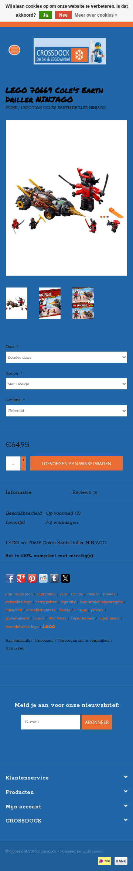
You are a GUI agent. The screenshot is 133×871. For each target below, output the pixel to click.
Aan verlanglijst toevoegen (30, 640)
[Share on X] (65, 578)
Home (11, 107)
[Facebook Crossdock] (60, 745)
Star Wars (57, 618)
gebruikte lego (18, 602)
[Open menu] (14, 49)
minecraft (14, 610)
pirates (97, 610)
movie (64, 610)
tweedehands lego (22, 626)
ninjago (80, 610)
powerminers (17, 618)
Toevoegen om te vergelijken (84, 640)
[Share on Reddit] (43, 578)
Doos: (12, 346)
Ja (45, 15)
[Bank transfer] (119, 860)
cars (63, 594)
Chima (77, 594)
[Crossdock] (81, 51)
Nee (63, 15)
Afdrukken (15, 648)
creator (93, 594)
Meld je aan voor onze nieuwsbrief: (66, 705)
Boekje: (14, 373)
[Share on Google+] (21, 578)
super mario (108, 618)
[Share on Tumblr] (54, 578)
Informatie (18, 492)
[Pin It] (32, 578)
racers (38, 618)
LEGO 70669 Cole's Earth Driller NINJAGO (63, 107)
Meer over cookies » (96, 15)
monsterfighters (40, 610)
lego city (68, 602)
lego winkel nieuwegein (101, 602)
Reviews (84, 492)
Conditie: (15, 400)
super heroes (82, 618)
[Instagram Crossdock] (73, 745)
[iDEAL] (104, 860)
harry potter (46, 602)
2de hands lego (19, 594)
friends (109, 594)
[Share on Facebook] (10, 578)
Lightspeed (92, 851)
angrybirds (46, 594)
